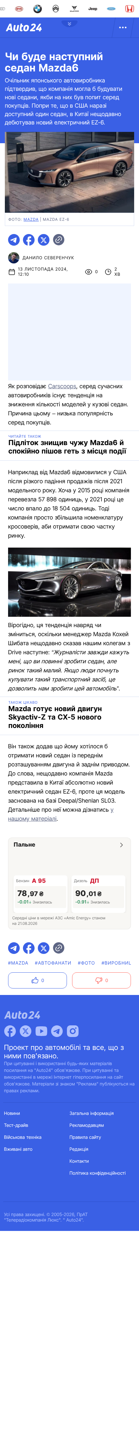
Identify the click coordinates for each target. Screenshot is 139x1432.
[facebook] (29, 240)
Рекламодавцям (87, 1125)
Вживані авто (18, 1149)
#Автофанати (53, 963)
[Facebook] (10, 1031)
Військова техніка (23, 1137)
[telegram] (14, 240)
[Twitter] (25, 1031)
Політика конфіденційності (98, 1173)
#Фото (86, 963)
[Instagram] (73, 1031)
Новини (12, 1113)
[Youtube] (41, 1031)
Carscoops (62, 386)
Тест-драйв (16, 1125)
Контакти (79, 1161)
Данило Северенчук (48, 258)
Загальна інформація (92, 1113)
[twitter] (43, 240)
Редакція (79, 1149)
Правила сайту (85, 1137)
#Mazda (18, 963)
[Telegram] (57, 1031)
